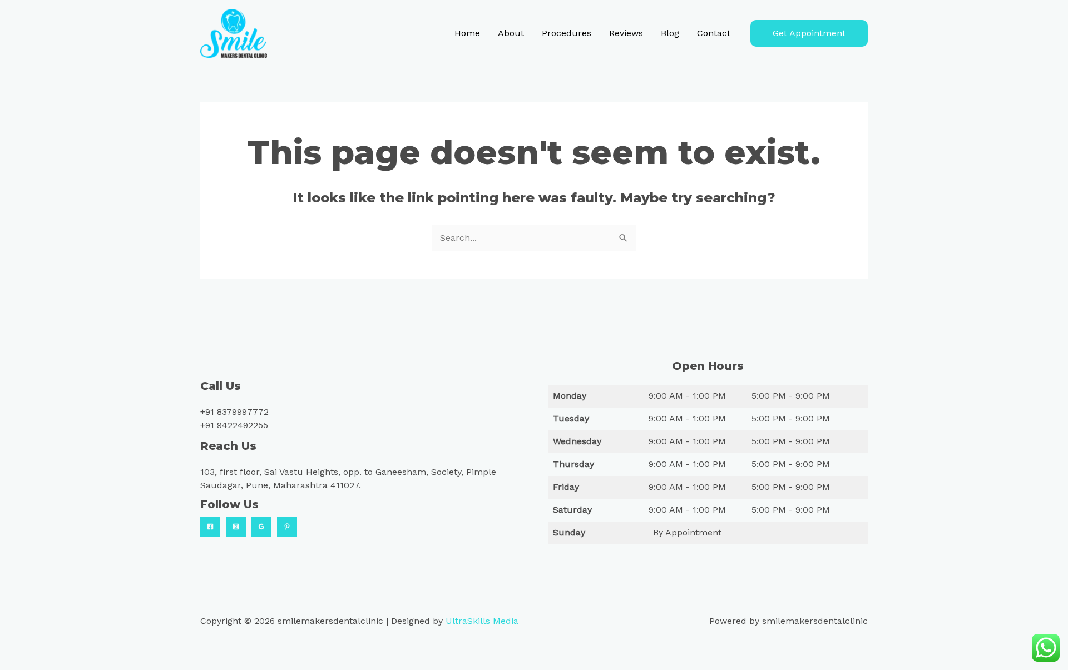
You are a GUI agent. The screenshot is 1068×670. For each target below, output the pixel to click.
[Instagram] (236, 527)
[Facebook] (210, 527)
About (511, 33)
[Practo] (287, 527)
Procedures (566, 33)
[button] (809, 33)
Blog (670, 33)
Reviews (626, 33)
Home (467, 33)
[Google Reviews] (261, 527)
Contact (713, 33)
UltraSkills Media (482, 621)
